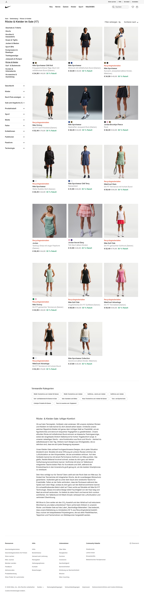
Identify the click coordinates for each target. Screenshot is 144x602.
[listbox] (131, 22)
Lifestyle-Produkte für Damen (42, 403)
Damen (65, 7)
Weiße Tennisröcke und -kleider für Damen (46, 394)
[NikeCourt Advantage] (121, 280)
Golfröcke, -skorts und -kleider (96, 394)
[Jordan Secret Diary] (85, 221)
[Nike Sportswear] (85, 44)
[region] (13, 90)
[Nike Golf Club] (121, 221)
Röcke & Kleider (25, 18)
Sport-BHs (9, 47)
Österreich (135, 543)
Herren (57, 7)
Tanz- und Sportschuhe (118, 398)
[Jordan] (6, 2)
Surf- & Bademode (12, 65)
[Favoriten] (133, 7)
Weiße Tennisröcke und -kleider (73, 394)
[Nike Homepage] (8, 7)
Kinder (73, 7)
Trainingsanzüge (11, 55)
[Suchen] (113, 7)
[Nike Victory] (49, 103)
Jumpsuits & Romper (13, 59)
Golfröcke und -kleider (117, 394)
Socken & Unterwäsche (10, 70)
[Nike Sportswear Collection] (85, 339)
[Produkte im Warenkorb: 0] (137, 7)
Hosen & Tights (11, 40)
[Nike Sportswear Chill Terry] (85, 162)
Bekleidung (14, 18)
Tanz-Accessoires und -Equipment (66, 403)
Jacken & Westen (12, 43)
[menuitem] (122, 2)
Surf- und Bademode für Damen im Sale (45, 398)
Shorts (8, 31)
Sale (6, 18)
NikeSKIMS (90, 7)
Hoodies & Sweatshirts (10, 36)
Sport (81, 7)
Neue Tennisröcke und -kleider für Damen (94, 398)
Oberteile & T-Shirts (13, 28)
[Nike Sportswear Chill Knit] (49, 44)
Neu (51, 7)
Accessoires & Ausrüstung (11, 76)
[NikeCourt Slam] (121, 162)
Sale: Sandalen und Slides (69, 398)
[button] (15, 85)
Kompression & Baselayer (11, 51)
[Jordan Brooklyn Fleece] (121, 103)
